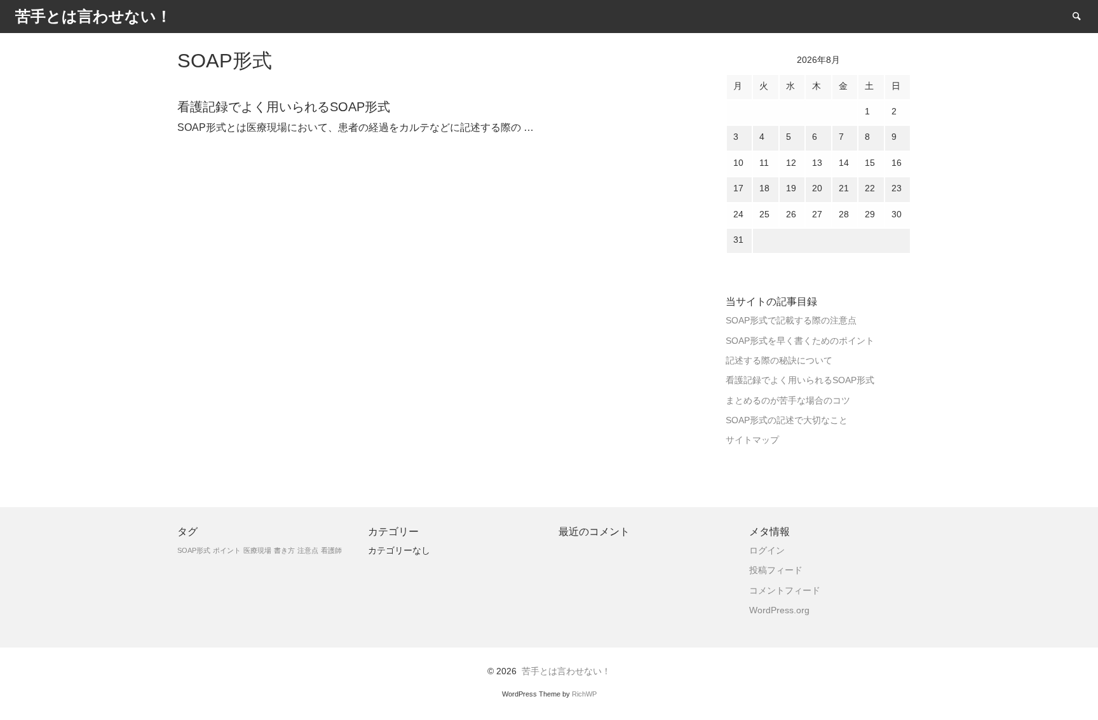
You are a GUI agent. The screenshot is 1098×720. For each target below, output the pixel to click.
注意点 (307, 550)
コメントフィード (784, 590)
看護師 (331, 550)
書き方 (284, 550)
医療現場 (257, 550)
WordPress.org (779, 610)
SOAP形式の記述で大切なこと (787, 420)
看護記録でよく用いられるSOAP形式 (800, 380)
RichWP (584, 694)
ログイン (767, 550)
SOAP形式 (193, 550)
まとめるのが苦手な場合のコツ (788, 400)
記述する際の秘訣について (779, 360)
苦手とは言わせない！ (566, 671)
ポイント (227, 550)
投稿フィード (776, 570)
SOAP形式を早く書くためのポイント (800, 341)
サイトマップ (752, 440)
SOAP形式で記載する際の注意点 (791, 320)
